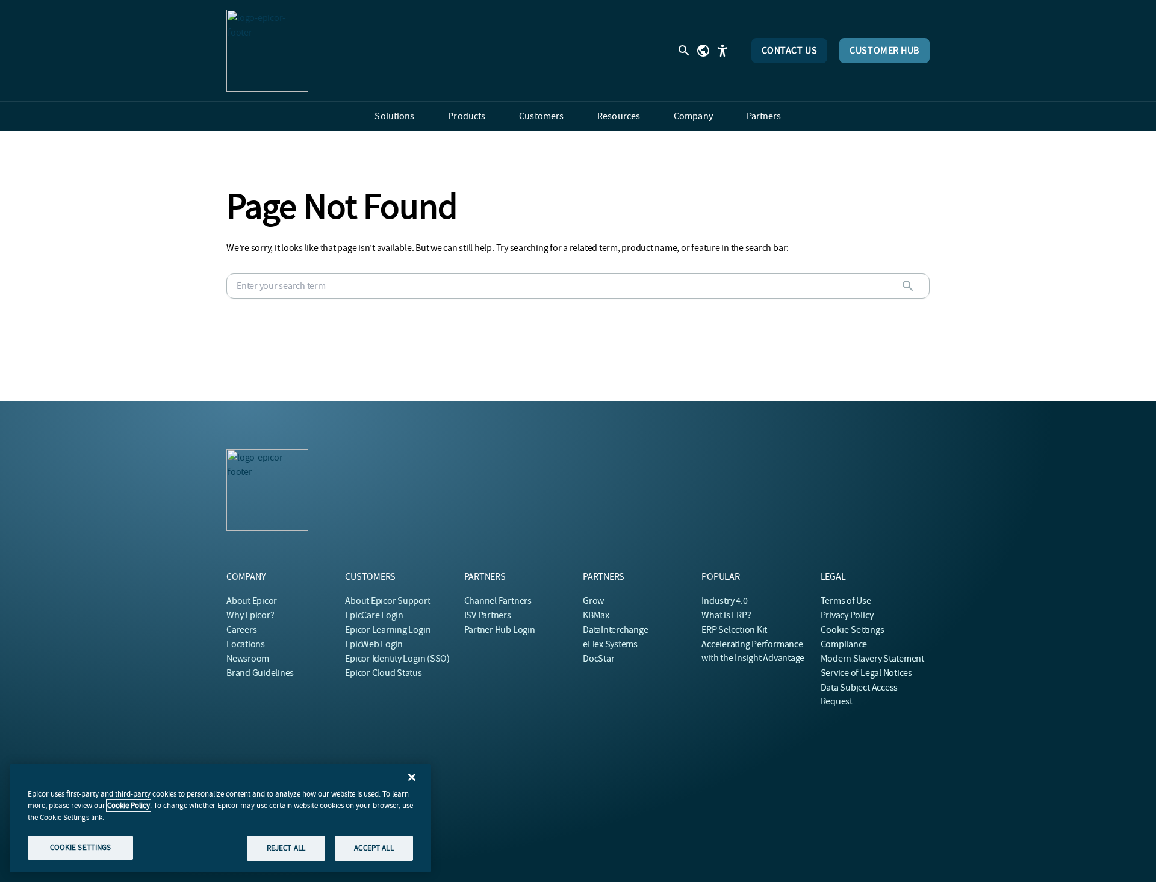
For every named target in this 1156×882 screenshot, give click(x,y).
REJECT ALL (286, 847)
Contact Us (790, 51)
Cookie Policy (128, 805)
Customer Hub (884, 51)
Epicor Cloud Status (383, 673)
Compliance (844, 644)
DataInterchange (615, 630)
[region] (220, 818)
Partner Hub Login (499, 630)
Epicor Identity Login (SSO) (397, 659)
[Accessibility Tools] (722, 51)
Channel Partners (498, 601)
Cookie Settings (853, 630)
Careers (241, 630)
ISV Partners (487, 615)
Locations (245, 644)
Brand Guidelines (260, 673)
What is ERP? (726, 615)
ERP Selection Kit (734, 630)
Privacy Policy (847, 615)
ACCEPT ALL (373, 847)
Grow (593, 601)
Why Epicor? (250, 615)
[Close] (412, 777)
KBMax (596, 615)
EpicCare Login (374, 615)
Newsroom (247, 659)
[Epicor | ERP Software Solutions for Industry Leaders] (267, 51)
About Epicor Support (387, 601)
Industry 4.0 (724, 601)
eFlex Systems (610, 644)
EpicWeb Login (374, 644)
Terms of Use (846, 601)
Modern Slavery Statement (872, 659)
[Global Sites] (703, 51)
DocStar (598, 659)
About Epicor (251, 601)
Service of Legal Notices (866, 673)
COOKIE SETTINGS (80, 847)
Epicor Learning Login (387, 630)
